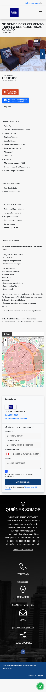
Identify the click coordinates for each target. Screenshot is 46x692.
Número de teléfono (12, 449)
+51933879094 (12, 415)
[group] (23, 54)
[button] (16, 68)
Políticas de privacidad (23, 550)
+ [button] (5, 340)
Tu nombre (9, 431)
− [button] (5, 344)
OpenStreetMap (38, 386)
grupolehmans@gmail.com (17, 418)
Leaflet (24, 386)
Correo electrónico (12, 440)
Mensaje (8, 458)
